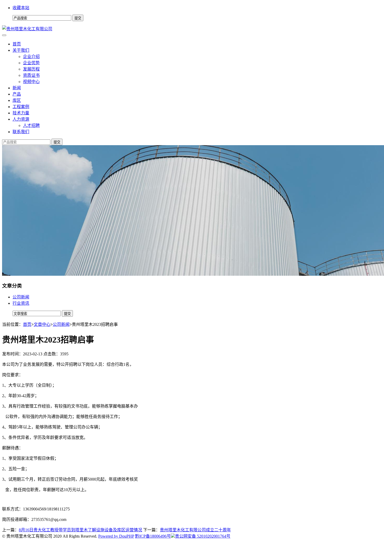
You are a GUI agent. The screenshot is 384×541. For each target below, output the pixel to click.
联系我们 (21, 132)
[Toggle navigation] (4, 35)
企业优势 (31, 63)
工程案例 (21, 106)
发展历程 (31, 69)
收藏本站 (21, 7)
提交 (57, 142)
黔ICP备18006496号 (153, 536)
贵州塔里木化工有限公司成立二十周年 (195, 530)
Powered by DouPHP (116, 536)
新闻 (17, 88)
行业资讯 (21, 303)
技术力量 (21, 113)
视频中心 (31, 81)
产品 (17, 94)
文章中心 (42, 324)
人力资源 (21, 119)
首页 (17, 44)
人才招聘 (31, 125)
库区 (17, 100)
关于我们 (21, 50)
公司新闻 (21, 297)
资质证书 (31, 75)
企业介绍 (31, 56)
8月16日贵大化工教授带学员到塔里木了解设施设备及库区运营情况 (80, 530)
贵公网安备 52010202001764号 (202, 536)
